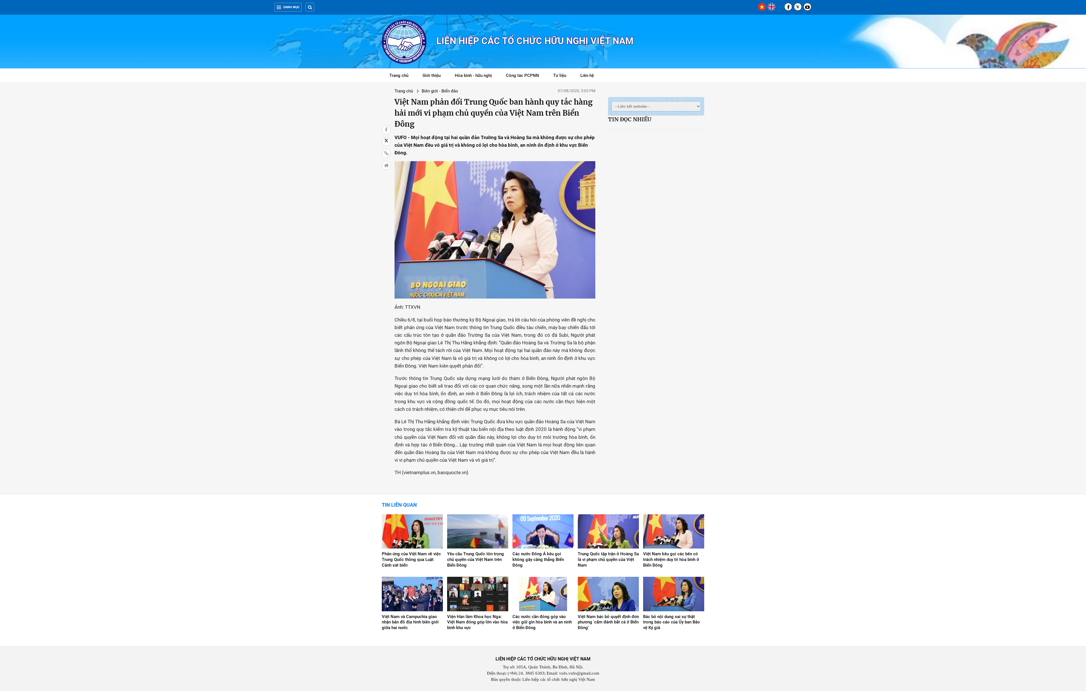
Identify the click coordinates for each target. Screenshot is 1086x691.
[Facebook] (788, 7)
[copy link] (386, 153)
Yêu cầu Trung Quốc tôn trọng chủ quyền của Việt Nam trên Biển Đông (475, 559)
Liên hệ (587, 75)
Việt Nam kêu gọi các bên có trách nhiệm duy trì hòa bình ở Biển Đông (671, 559)
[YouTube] (807, 7)
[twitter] (798, 7)
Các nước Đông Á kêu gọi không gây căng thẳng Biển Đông (538, 559)
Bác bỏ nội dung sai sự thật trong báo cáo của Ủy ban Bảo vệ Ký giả (671, 622)
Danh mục (291, 7)
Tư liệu (562, 76)
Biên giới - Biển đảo (440, 91)
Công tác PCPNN (522, 75)
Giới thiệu (432, 75)
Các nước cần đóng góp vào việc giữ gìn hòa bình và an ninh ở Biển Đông (542, 622)
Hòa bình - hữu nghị (473, 75)
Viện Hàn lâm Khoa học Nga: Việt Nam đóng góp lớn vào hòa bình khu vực (477, 622)
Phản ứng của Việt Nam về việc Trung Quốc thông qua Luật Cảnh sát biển (411, 559)
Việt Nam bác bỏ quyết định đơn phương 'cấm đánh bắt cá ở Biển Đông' (608, 622)
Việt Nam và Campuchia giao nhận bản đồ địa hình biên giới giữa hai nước (410, 622)
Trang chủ (398, 75)
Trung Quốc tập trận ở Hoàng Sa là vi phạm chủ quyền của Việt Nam (608, 559)
